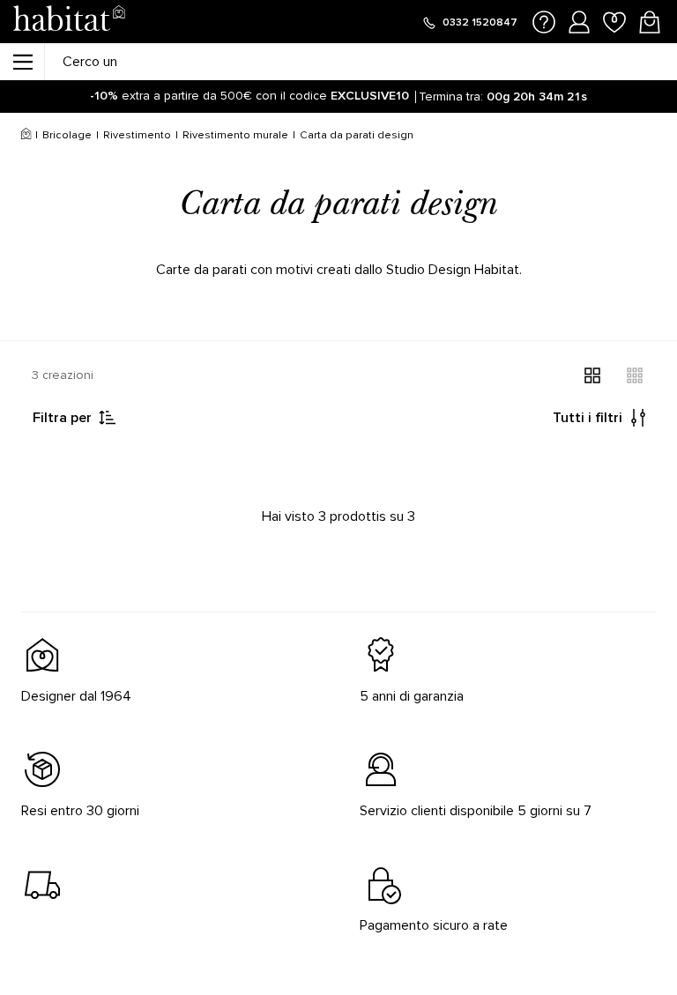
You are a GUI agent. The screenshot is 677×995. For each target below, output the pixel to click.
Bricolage (67, 135)
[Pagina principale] (68, 21)
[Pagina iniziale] (26, 135)
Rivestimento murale (235, 135)
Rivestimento (137, 135)
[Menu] (22, 62)
